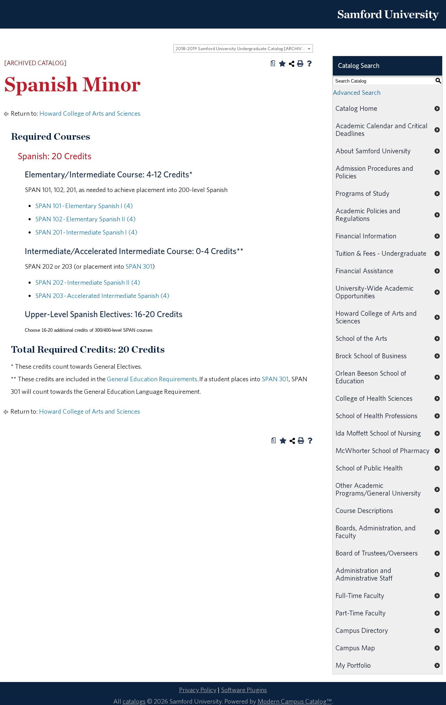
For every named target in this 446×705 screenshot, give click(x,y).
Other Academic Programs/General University (378, 489)
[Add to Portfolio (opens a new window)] (282, 63)
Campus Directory (362, 630)
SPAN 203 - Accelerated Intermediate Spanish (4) (102, 295)
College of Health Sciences (374, 398)
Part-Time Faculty (361, 613)
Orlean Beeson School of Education (371, 377)
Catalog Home (356, 108)
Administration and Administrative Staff (364, 574)
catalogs (134, 701)
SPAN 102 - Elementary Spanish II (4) (85, 219)
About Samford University (373, 151)
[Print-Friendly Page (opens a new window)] (300, 63)
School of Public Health (369, 468)
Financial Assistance (364, 271)
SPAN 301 (138, 266)
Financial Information (366, 236)
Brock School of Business (371, 356)
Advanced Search (356, 92)
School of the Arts (361, 338)
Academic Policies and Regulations (368, 214)
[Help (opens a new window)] (309, 63)
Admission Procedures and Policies (374, 172)
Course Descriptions (364, 510)
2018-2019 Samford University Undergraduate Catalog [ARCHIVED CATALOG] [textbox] (244, 48)
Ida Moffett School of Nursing (378, 433)
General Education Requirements (152, 379)
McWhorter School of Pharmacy (383, 450)
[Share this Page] (291, 64)
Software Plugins (244, 689)
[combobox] (243, 48)
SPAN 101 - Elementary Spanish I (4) (84, 205)
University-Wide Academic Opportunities (375, 292)
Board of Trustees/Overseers (377, 553)
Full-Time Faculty (360, 595)
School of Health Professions (376, 416)
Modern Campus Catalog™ (294, 701)
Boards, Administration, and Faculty (376, 531)
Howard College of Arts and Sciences (89, 113)
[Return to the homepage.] (388, 23)
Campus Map (355, 648)
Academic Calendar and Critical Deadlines (382, 129)
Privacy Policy (197, 689)
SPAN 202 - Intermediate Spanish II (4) (87, 282)
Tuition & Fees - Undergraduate (381, 253)
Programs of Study (363, 193)
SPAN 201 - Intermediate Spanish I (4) (86, 232)
